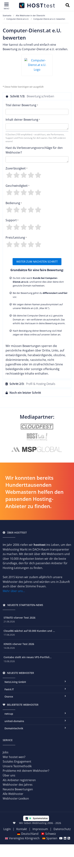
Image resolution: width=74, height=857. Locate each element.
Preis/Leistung (15, 237)
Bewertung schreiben (32, 96)
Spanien (51, 838)
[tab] (37, 96)
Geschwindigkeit (17, 186)
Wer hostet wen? (14, 757)
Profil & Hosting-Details (32, 384)
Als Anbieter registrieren (19, 780)
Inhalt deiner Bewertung (22, 120)
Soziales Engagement (17, 761)
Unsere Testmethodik (17, 766)
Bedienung (13, 203)
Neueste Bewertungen (18, 789)
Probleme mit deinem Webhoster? (26, 771)
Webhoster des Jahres (18, 785)
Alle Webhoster (13, 794)
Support (11, 220)
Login (7, 829)
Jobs (5, 752)
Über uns (9, 775)
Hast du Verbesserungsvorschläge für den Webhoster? (34, 150)
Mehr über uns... (14, 591)
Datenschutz (62, 829)
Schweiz (50, 834)
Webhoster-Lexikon (16, 798)
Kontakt (21, 829)
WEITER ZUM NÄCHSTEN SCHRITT (37, 261)
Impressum (40, 829)
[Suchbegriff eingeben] (67, 5)
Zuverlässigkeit (16, 168)
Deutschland (29, 834)
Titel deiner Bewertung (21, 105)
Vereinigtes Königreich (24, 838)
